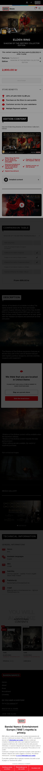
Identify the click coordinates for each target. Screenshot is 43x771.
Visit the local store (21, 398)
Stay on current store (21, 392)
